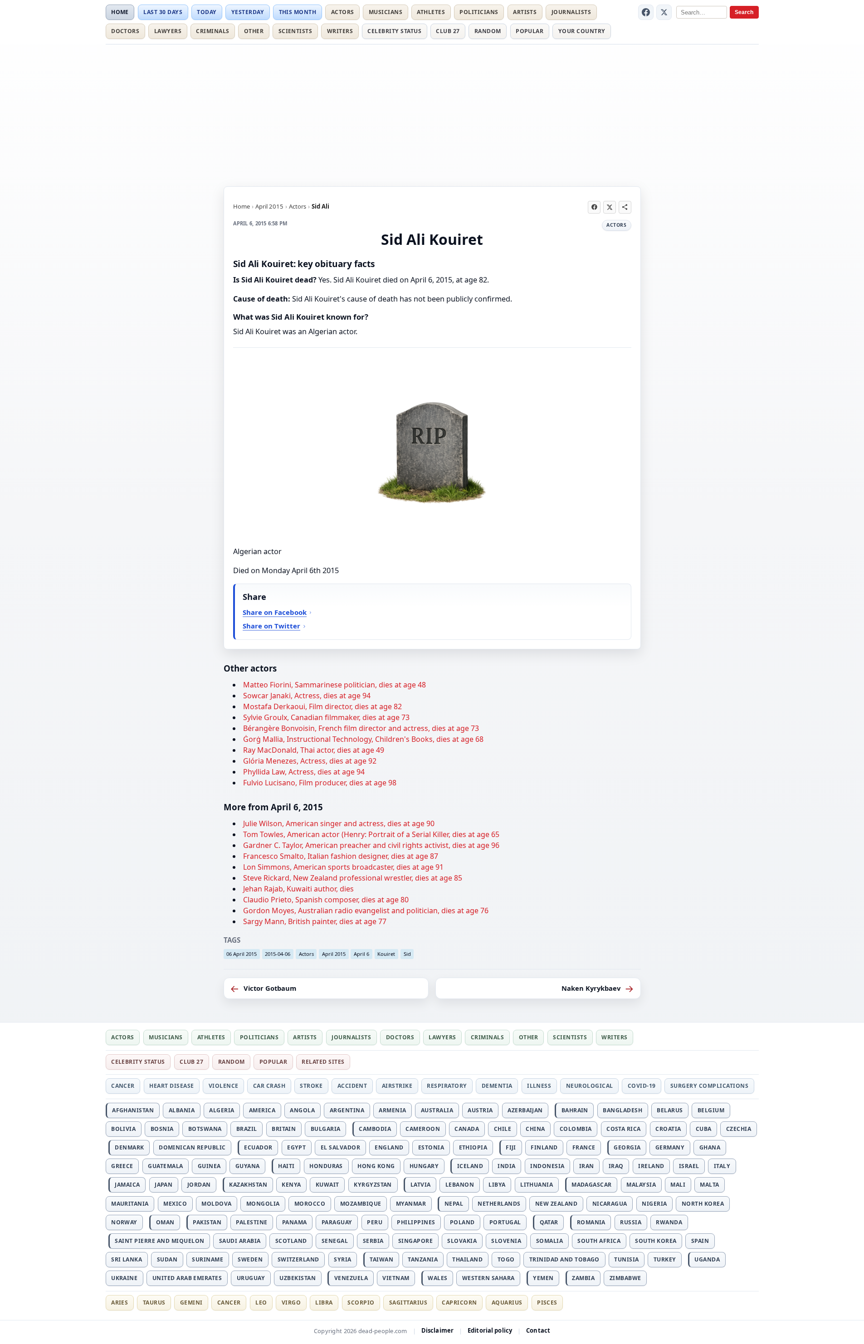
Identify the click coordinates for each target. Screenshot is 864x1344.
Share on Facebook (275, 612)
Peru (374, 1222)
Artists (525, 12)
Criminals (212, 31)
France (584, 1147)
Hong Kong (376, 1166)
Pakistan (207, 1222)
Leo (261, 1302)
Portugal (505, 1222)
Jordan (199, 1184)
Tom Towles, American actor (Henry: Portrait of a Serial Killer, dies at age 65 (371, 834)
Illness (539, 1086)
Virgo (291, 1302)
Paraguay (337, 1222)
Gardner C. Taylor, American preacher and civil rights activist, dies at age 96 (371, 845)
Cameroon (422, 1129)
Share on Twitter (271, 625)
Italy (722, 1166)
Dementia (497, 1086)
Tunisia (626, 1259)
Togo (506, 1259)
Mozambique (360, 1204)
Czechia (738, 1129)
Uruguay (251, 1278)
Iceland (470, 1166)
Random (487, 31)
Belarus (670, 1110)
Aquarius (507, 1302)
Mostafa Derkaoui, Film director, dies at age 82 (322, 706)
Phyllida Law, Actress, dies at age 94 (304, 772)
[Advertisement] (432, 113)
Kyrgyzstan (373, 1184)
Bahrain (574, 1110)
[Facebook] (646, 12)
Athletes (431, 12)
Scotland (291, 1241)
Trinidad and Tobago (564, 1259)
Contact (538, 1330)
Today (206, 12)
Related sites (323, 1062)
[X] (664, 12)
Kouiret (386, 953)
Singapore (415, 1241)
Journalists (571, 12)
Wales (437, 1278)
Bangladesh (622, 1110)
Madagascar (591, 1184)
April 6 (361, 953)
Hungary (424, 1166)
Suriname (207, 1259)
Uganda (707, 1259)
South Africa (598, 1241)
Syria (342, 1259)
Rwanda (669, 1222)
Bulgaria (326, 1129)
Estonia (431, 1147)
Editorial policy (490, 1330)
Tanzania (423, 1259)
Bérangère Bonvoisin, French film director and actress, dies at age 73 (361, 728)
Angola (302, 1110)
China (535, 1129)
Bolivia (123, 1129)
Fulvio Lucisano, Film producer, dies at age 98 (319, 783)
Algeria (221, 1110)
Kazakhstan (248, 1184)
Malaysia (641, 1184)
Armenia (392, 1110)
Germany (669, 1147)
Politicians (478, 12)
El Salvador (340, 1147)
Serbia (373, 1241)
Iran (586, 1166)
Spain (700, 1241)
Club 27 (447, 31)
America (262, 1110)
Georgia (627, 1147)
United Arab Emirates (187, 1278)
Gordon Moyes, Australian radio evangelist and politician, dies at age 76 (365, 910)
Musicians (385, 12)
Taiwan (381, 1259)
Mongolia (263, 1204)
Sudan (167, 1259)
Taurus (154, 1302)
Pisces (547, 1302)
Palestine (251, 1222)
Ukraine (124, 1278)
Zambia (583, 1278)
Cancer (123, 1086)
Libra (323, 1302)
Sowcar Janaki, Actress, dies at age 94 (307, 696)
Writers (340, 31)
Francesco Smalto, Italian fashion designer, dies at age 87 (340, 856)
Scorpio (360, 1302)
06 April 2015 (241, 953)
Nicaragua (609, 1204)
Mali (677, 1184)
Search (744, 12)
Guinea (209, 1166)
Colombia (576, 1129)
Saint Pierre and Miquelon (159, 1241)
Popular (529, 31)
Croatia (668, 1129)
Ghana (709, 1147)
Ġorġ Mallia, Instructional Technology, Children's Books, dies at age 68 (363, 739)
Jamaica (127, 1184)
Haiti (286, 1166)
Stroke (311, 1086)
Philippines (416, 1222)
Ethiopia (473, 1147)
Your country (581, 31)
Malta (709, 1184)
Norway (124, 1222)
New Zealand (556, 1204)
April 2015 (269, 206)
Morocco (309, 1204)
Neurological (589, 1086)
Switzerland (298, 1259)
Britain (284, 1129)
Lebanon (459, 1184)
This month (298, 12)
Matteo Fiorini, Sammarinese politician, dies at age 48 (334, 685)
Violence (224, 1086)
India (506, 1166)
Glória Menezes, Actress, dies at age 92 (309, 761)
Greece (122, 1166)
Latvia (420, 1184)
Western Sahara (488, 1278)
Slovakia (462, 1241)
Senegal (335, 1241)
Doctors (125, 31)
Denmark (129, 1147)
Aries (119, 1302)
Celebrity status (394, 31)
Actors (342, 12)
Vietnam (395, 1278)
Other (254, 31)
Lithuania (536, 1184)
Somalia (549, 1241)
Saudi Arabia (240, 1241)
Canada (466, 1129)
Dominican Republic (192, 1147)
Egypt (296, 1147)
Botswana (205, 1129)
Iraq (616, 1166)
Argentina (347, 1110)
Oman (165, 1222)
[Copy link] (625, 207)
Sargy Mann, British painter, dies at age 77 (314, 921)
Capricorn (459, 1302)
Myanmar (411, 1204)
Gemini (191, 1302)
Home (120, 12)
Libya (496, 1184)
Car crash (269, 1086)
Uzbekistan (297, 1278)
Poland (462, 1222)
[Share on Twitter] (609, 207)
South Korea (655, 1241)
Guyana (247, 1166)
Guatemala (165, 1166)
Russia (630, 1222)
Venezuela (351, 1278)
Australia (437, 1110)
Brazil (246, 1129)
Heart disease (171, 1086)
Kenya (291, 1184)
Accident (352, 1086)
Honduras (326, 1166)
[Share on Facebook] (594, 207)
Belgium (711, 1110)
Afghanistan (133, 1110)
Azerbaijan (525, 1110)
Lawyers (167, 31)
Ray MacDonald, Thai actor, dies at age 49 (313, 750)
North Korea (703, 1204)
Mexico (175, 1204)
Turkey (665, 1259)
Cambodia (375, 1129)
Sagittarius (408, 1302)
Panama (294, 1222)
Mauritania (130, 1204)
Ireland (651, 1166)
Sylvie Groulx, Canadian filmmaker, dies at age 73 (326, 717)
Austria (480, 1110)
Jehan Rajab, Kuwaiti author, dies (298, 889)
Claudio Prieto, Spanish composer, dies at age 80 (326, 900)
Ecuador (258, 1147)
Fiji (511, 1147)
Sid (407, 953)
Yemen (543, 1278)
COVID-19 (642, 1086)
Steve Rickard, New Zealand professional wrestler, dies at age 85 (352, 878)
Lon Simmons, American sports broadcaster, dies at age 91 (343, 867)
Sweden (250, 1259)
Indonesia (547, 1166)
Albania (182, 1110)
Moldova (216, 1204)
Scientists (295, 31)
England (389, 1147)
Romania (591, 1222)
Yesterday (247, 12)
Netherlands (499, 1204)
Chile (502, 1129)
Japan (163, 1184)
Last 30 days (162, 12)
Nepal (453, 1204)
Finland (544, 1147)
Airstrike (397, 1086)
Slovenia (506, 1241)
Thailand (467, 1259)
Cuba (704, 1129)
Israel (689, 1166)
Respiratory (447, 1086)
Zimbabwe (625, 1278)
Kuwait (327, 1184)
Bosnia (162, 1129)
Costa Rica (623, 1129)
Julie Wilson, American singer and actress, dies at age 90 (338, 823)
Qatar (549, 1222)
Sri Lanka (126, 1259)
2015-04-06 (277, 953)
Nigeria (654, 1204)
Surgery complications (709, 1086)
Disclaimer (437, 1330)
